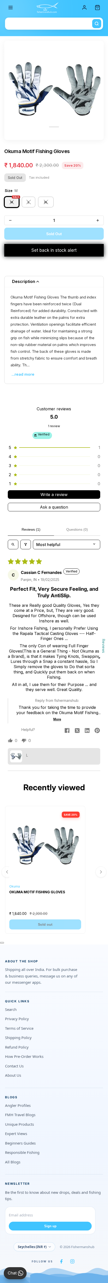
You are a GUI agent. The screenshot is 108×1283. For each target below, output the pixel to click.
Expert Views (16, 1133)
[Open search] (13, 544)
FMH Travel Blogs (20, 1114)
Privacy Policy (17, 1018)
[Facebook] (61, 1261)
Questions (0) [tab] (77, 529)
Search (11, 1009)
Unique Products (19, 1124)
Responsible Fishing (22, 1152)
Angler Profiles (18, 1105)
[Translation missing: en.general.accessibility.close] (2, 943)
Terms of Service (19, 1028)
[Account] (84, 7)
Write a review (54, 494)
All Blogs (12, 1161)
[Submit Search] (96, 23)
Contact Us (14, 1065)
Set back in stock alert (54, 250)
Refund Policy (17, 1047)
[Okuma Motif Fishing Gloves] (45, 846)
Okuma (14, 886)
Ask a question (54, 507)
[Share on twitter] (77, 731)
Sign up (50, 1226)
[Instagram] (72, 1261)
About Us (13, 1075)
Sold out (45, 924)
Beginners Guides (20, 1143)
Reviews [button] (103, 646)
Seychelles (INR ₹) (32, 1247)
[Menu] (10, 7)
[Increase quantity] (97, 220)
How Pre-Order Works (24, 1056)
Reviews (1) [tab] (31, 529)
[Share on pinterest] (97, 731)
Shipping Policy (18, 1037)
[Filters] (25, 544)
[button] (54, 447)
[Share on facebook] (67, 730)
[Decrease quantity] (10, 220)
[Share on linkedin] (87, 731)
